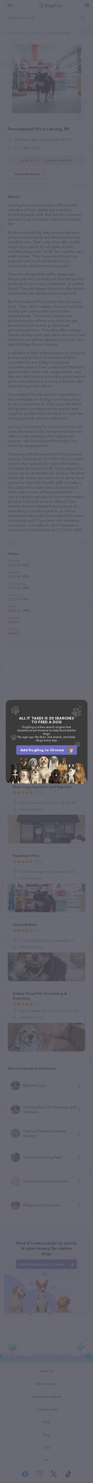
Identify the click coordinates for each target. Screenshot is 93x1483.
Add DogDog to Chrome (42, 750)
